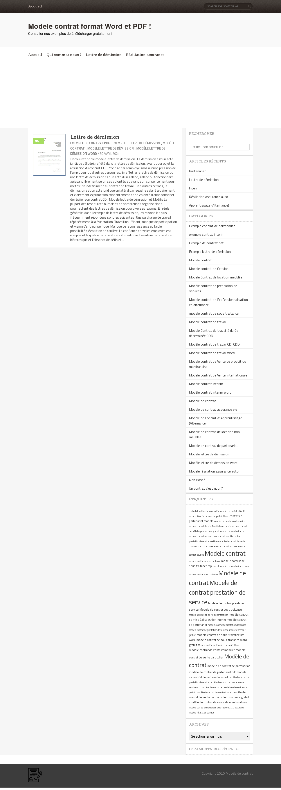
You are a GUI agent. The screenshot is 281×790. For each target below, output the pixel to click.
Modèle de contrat (202, 400)
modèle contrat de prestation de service (227, 625)
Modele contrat (225, 553)
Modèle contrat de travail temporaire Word (219, 645)
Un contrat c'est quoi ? (206, 488)
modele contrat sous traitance (203, 574)
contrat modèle (225, 536)
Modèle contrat (200, 260)
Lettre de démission (104, 55)
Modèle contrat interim (206, 383)
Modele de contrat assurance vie (213, 409)
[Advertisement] (140, 95)
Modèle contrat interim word (210, 392)
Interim (194, 188)
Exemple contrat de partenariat (212, 225)
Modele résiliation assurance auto (214, 471)
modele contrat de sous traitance (214, 313)
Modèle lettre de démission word (213, 462)
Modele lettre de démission (110, 148)
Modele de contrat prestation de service (217, 592)
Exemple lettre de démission (136, 143)
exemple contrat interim (206, 234)
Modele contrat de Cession (209, 268)
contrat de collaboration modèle (204, 511)
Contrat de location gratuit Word (213, 516)
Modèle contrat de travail (207, 322)
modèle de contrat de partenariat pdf (212, 672)
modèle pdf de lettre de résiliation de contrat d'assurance (216, 707)
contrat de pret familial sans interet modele (218, 526)
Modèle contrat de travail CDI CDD (214, 344)
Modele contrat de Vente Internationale (218, 375)
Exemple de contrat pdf (90, 143)
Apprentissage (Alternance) (209, 205)
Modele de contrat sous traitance (221, 609)
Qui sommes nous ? (64, 55)
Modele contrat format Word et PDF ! (89, 26)
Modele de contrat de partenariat (213, 445)
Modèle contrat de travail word (212, 352)
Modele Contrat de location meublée (215, 277)
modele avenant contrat (217, 546)
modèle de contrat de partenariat (228, 666)
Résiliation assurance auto (208, 196)
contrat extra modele (207, 536)
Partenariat (197, 171)
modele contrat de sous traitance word (231, 566)
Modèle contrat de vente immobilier (212, 650)
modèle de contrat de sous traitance (214, 692)
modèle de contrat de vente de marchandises (218, 702)
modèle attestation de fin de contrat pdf (208, 615)
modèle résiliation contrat (201, 712)
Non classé (197, 479)
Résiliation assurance (145, 55)
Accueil (35, 6)
